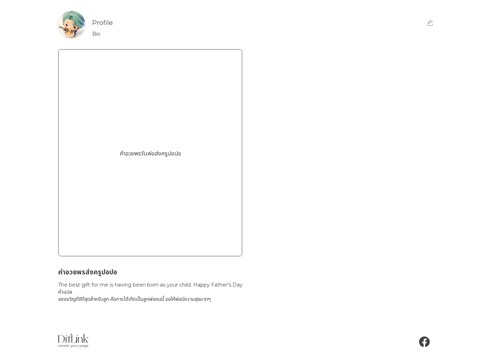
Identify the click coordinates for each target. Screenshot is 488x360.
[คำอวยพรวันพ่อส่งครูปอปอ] (150, 245)
